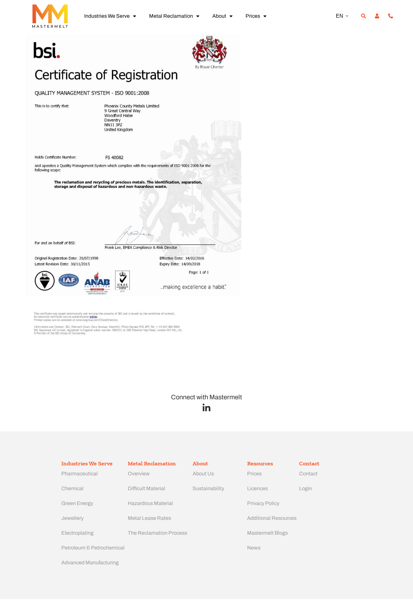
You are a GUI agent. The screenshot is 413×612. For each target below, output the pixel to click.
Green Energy (77, 503)
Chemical (72, 488)
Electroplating (77, 533)
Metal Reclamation (171, 16)
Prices (253, 16)
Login (305, 488)
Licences (257, 488)
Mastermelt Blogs (267, 533)
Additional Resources (272, 518)
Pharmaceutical (79, 473)
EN (339, 16)
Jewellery (72, 518)
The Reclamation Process (157, 533)
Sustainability (208, 488)
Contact (308, 473)
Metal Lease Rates (149, 518)
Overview (139, 473)
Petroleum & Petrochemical (93, 547)
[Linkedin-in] (206, 407)
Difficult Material (146, 488)
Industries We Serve (107, 16)
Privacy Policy (263, 503)
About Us (203, 473)
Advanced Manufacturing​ (90, 562)
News (253, 547)
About (219, 16)
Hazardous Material (150, 503)
